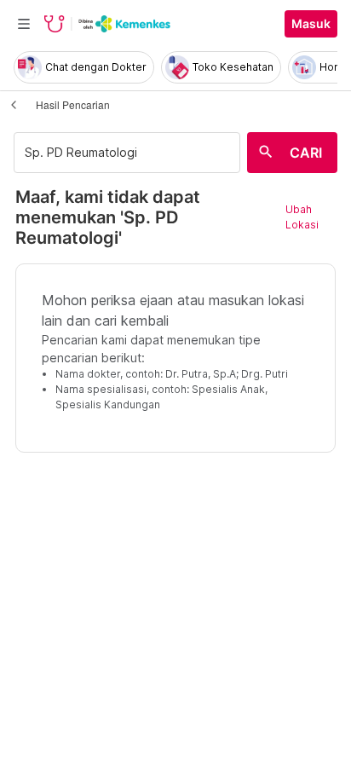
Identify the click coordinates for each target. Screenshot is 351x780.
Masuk (311, 24)
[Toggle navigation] (24, 23)
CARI (306, 152)
